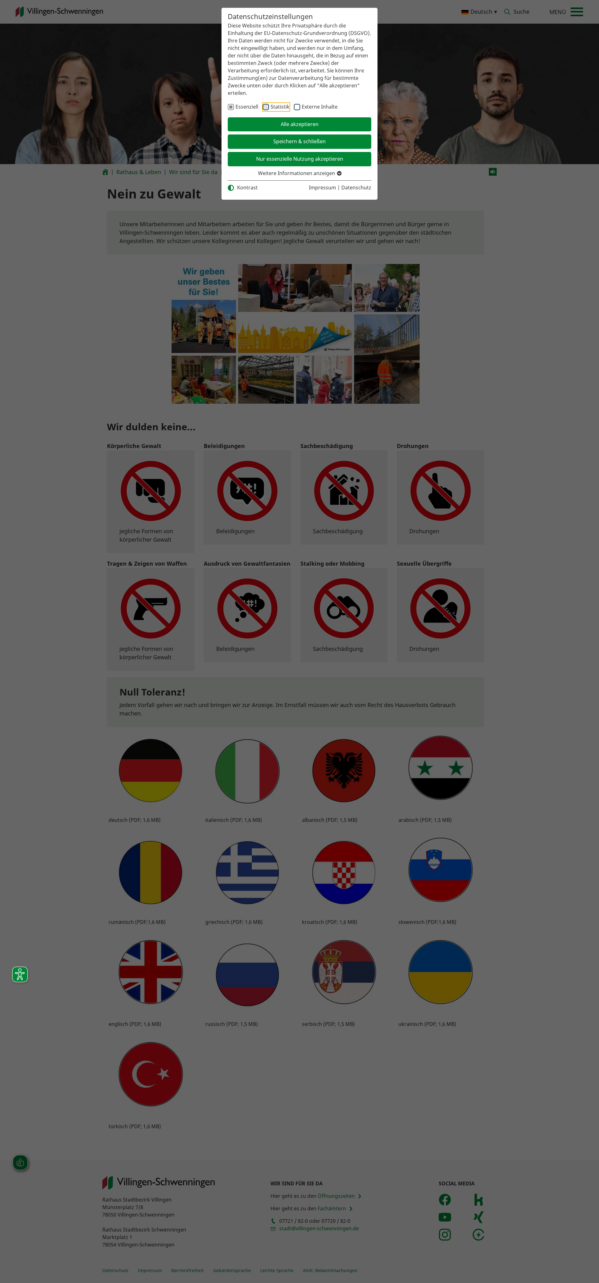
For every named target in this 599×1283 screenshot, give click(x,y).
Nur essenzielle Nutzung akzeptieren (299, 158)
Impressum (322, 187)
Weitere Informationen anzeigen (297, 173)
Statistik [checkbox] (280, 106)
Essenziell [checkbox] (247, 106)
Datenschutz (356, 187)
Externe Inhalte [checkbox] (320, 106)
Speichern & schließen (299, 141)
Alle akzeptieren (300, 124)
